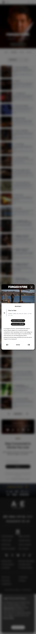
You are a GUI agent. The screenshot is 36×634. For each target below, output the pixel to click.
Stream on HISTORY (17, 320)
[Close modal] (31, 287)
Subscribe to (15, 324)
